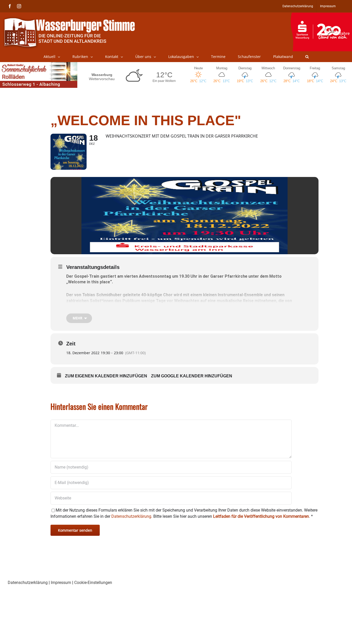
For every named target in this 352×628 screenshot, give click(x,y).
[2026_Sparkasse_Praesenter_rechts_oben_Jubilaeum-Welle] (321, 15)
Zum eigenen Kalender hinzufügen (106, 376)
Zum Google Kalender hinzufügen (191, 376)
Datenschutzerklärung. (131, 516)
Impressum (61, 582)
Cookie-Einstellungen (93, 582)
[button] (307, 57)
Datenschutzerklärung (28, 582)
